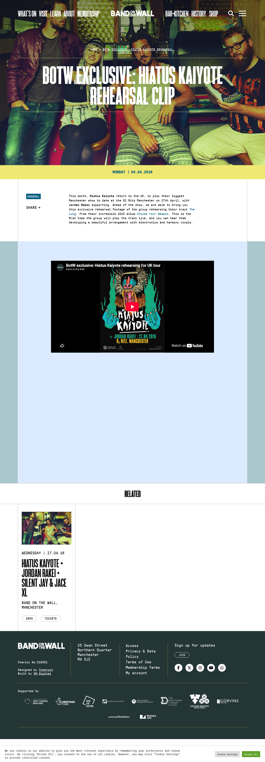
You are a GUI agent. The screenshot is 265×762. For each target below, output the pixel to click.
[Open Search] (231, 13)
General (33, 196)
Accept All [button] (251, 754)
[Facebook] (178, 668)
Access (132, 645)
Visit (43, 13)
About (69, 13)
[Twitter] (189, 668)
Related (133, 493)
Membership (88, 13)
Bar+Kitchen (176, 13)
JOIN (182, 655)
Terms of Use (138, 661)
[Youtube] (211, 668)
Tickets (50, 618)
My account (136, 672)
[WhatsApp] (222, 668)
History (198, 13)
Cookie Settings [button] (227, 754)
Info (29, 618)
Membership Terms (143, 667)
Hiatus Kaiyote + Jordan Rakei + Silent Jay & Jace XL (44, 577)
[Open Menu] (242, 13)
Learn (55, 13)
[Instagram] (200, 668)
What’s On (27, 13)
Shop (213, 13)
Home (94, 49)
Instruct (46, 670)
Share (31, 207)
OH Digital (42, 673)
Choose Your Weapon (152, 214)
